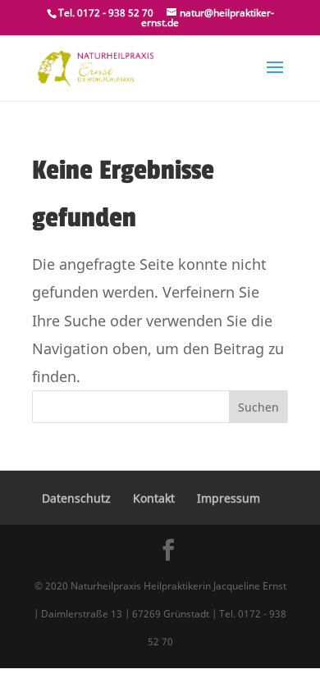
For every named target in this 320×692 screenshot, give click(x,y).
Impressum (228, 498)
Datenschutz (76, 498)
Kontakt (154, 498)
